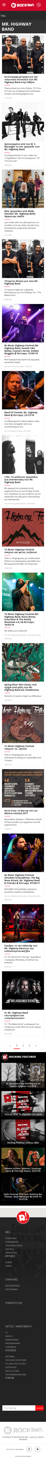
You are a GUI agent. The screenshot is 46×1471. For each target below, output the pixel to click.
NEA (7, 1232)
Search (39, 5)
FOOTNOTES (10, 1367)
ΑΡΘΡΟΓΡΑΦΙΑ (11, 1340)
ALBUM (8, 1262)
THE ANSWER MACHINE (15, 1374)
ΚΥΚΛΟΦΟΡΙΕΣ (11, 1242)
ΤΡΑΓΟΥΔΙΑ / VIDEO (13, 1245)
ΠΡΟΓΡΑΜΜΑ (11, 1289)
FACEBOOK (29, 1449)
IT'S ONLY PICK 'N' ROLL (15, 1363)
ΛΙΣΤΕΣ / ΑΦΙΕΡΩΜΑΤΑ (18, 1326)
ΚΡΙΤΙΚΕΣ (10, 1256)
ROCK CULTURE (12, 1371)
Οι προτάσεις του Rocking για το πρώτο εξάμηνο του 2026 (23, 1084)
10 (6, 1332)
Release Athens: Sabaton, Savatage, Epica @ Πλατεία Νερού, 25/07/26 (23, 1169)
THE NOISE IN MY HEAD (15, 1360)
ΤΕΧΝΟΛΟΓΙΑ (11, 1252)
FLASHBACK (10, 1347)
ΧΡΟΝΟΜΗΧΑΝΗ (12, 1343)
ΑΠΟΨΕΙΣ (10, 1350)
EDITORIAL (10, 1356)
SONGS (8, 1266)
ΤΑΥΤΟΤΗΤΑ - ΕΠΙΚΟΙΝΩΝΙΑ (14, 1449)
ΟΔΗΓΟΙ (9, 1336)
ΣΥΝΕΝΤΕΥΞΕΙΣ (13, 1303)
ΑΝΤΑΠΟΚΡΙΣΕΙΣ (12, 1285)
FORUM (9, 1378)
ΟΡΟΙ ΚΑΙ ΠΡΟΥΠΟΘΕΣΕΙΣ (23, 1456)
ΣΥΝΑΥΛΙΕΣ (11, 1279)
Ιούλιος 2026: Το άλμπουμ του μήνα (23, 1114)
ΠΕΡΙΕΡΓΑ (9, 1249)
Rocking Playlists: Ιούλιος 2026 (23, 1142)
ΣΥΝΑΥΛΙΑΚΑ (10, 1238)
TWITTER (37, 1449)
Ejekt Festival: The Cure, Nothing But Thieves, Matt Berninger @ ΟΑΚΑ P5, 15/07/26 (23, 1197)
